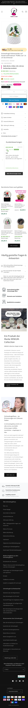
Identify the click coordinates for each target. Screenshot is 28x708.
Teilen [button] (4, 133)
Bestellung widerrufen (10, 658)
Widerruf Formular (7, 529)
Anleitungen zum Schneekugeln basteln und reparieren (13, 571)
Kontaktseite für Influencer (10, 561)
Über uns (5, 506)
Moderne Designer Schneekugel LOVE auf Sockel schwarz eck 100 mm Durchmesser (7, 205)
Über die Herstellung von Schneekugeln (13, 622)
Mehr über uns (10, 475)
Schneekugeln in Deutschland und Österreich (11, 650)
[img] (9, 147)
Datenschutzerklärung (8, 536)
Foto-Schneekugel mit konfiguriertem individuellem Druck (12, 604)
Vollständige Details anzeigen (8, 136)
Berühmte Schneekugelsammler (11, 629)
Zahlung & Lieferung (8, 520)
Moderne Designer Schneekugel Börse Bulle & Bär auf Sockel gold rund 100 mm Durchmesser (21, 232)
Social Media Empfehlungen (10, 640)
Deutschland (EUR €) (13, 691)
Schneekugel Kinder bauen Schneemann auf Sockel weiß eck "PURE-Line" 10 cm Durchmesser (7, 232)
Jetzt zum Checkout (14, 100)
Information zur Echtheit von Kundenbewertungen (10, 644)
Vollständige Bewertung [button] (12, 168)
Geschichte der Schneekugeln (10, 626)
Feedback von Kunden (8, 579)
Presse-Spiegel (6, 509)
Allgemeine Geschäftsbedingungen (12, 543)
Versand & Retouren (8, 516)
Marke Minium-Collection (9, 633)
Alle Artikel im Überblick (9, 513)
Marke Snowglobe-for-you (9, 636)
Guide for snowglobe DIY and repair (12, 583)
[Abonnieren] (23, 669)
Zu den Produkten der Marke (12, 385)
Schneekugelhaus (15, 705)
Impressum (6, 539)
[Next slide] (25, 160)
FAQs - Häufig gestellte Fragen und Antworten (11, 524)
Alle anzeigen (14, 245)
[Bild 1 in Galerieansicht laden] (14, 33)
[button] (2, 11)
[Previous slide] (2, 160)
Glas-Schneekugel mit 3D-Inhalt (11, 596)
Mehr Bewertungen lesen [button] (14, 173)
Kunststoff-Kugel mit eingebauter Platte (13, 599)
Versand (8, 88)
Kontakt (5, 576)
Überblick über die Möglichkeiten (11, 592)
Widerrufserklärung (8, 532)
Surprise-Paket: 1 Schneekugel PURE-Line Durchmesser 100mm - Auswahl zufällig (20, 205)
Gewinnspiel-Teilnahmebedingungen (12, 550)
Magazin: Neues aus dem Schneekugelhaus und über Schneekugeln (14, 566)
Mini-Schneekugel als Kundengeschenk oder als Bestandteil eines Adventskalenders (13, 610)
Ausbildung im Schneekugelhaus (11, 546)
